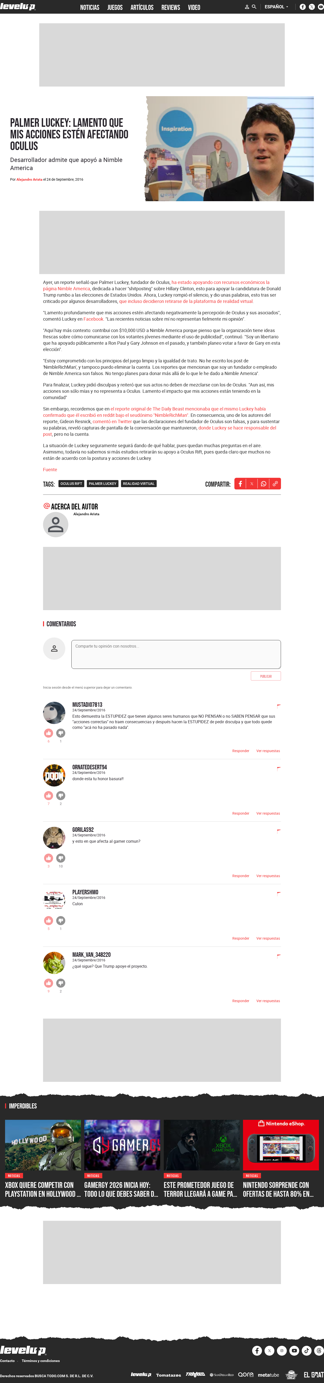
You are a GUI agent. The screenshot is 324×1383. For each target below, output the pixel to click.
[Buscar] (254, 7)
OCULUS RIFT (71, 484)
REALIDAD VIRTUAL (139, 484)
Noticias (14, 1175)
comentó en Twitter (112, 421)
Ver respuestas (268, 750)
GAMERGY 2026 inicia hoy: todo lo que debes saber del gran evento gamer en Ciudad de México (122, 1198)
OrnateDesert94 (89, 767)
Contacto (7, 1361)
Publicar (266, 676)
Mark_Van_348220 (91, 954)
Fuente (50, 469)
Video (194, 7)
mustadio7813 (87, 704)
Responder (240, 750)
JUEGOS (115, 7)
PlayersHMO (85, 892)
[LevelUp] (141, 1375)
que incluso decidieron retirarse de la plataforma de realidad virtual (186, 301)
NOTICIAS (89, 7)
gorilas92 (83, 829)
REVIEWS (170, 7)
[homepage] (18, 6)
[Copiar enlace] (275, 483)
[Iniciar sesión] (247, 7)
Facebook (93, 319)
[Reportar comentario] (276, 707)
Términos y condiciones (41, 1361)
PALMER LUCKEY (102, 484)
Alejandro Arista (29, 179)
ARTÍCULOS (142, 7)
